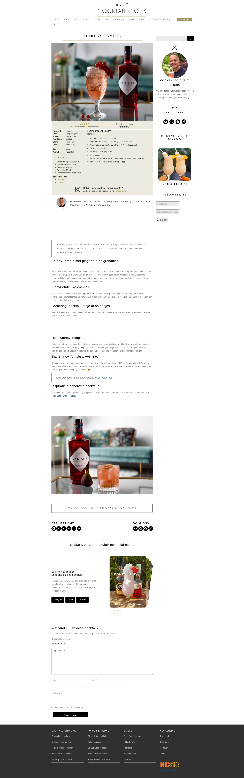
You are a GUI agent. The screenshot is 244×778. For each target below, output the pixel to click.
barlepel (60, 179)
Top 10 (97, 19)
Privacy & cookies (168, 771)
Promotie (128, 748)
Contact (127, 759)
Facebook (164, 736)
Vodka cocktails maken (61, 754)
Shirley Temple (79, 348)
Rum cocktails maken (61, 742)
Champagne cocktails (97, 748)
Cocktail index (71, 19)
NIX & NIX (106, 377)
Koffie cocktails (94, 742)
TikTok (70, 600)
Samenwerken (136, 19)
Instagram (58, 600)
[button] (54, 24)
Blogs (86, 19)
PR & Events (129, 742)
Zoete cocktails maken (98, 754)
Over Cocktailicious (159, 19)
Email (94, 680)
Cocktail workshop (114, 19)
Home (56, 19)
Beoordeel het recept (60, 639)
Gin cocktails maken (60, 736)
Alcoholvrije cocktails (97, 736)
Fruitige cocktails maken (99, 759)
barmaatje (61, 182)
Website (56, 693)
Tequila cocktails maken (62, 748)
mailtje (187, 97)
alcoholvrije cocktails (65, 396)
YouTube (82, 600)
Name (56, 680)
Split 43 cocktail (175, 184)
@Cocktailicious (122, 191)
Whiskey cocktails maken (62, 759)
